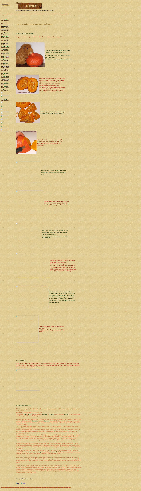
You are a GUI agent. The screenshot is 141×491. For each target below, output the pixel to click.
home (23, 483)
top (18, 483)
